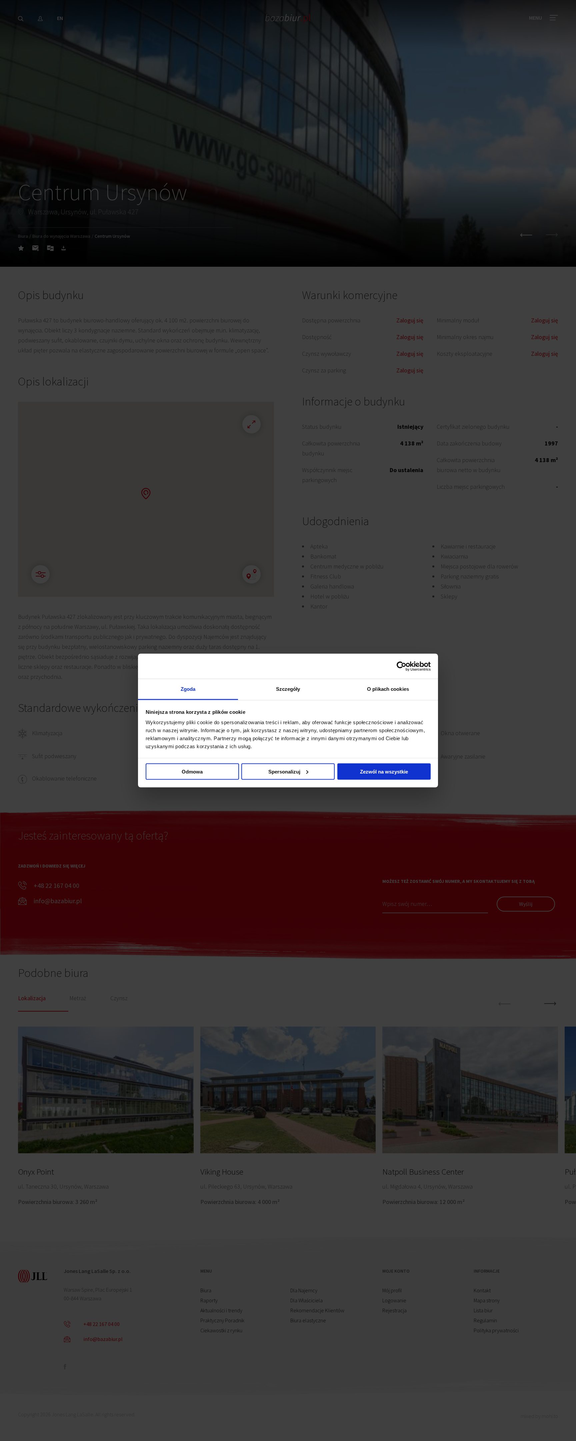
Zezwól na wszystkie (384, 771)
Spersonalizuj (284, 771)
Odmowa (192, 771)
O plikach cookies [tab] (388, 689)
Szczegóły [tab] (288, 689)
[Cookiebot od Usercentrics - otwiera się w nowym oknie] (401, 666)
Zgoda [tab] (188, 689)
